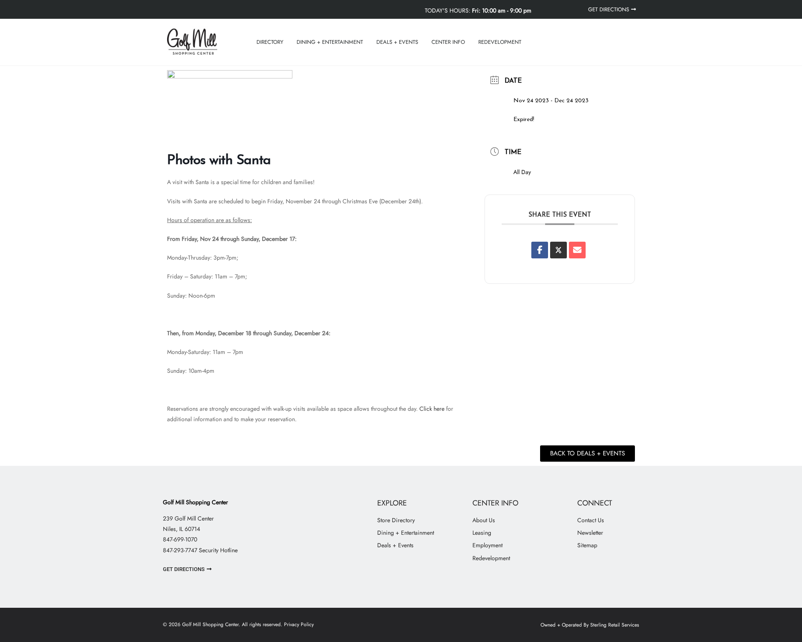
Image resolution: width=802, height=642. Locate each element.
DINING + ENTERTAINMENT (330, 42)
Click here (431, 408)
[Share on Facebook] (539, 250)
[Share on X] (558, 250)
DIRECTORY (269, 42)
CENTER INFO (448, 42)
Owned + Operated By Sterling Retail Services (590, 625)
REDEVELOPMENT (499, 42)
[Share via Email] (577, 250)
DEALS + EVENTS (397, 42)
